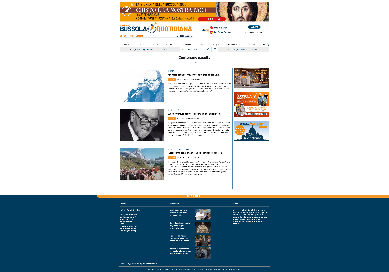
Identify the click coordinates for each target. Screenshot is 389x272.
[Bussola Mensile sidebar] (251, 104)
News (220, 27)
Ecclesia (172, 157)
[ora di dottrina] (251, 131)
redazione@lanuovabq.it (128, 226)
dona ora (254, 27)
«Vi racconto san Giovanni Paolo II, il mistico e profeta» (195, 152)
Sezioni (153, 44)
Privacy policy (125, 263)
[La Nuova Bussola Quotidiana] (156, 30)
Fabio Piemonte (193, 79)
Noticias (222, 32)
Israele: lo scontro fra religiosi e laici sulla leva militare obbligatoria (180, 251)
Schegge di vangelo (139, 49)
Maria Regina (233, 49)
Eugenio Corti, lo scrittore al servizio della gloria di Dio (195, 113)
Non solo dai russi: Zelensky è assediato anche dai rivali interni (179, 238)
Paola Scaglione (193, 118)
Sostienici (185, 44)
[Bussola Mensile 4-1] (251, 78)
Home (126, 44)
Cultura (171, 79)
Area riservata (232, 44)
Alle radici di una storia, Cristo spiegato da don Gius (193, 74)
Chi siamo (141, 44)
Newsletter (254, 32)
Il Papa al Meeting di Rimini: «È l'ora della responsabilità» (178, 212)
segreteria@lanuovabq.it (128, 228)
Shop (215, 44)
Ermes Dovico (193, 157)
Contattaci (252, 44)
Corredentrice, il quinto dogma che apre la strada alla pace (180, 225)
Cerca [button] (264, 44)
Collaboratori (168, 44)
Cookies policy (136, 263)
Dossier (202, 44)
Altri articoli (194, 196)
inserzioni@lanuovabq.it (128, 230)
